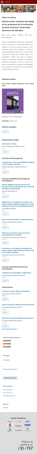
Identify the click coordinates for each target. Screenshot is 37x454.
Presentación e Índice (9, 144)
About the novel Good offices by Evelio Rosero (18, 318)
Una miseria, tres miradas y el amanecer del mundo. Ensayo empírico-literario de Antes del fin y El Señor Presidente (18, 250)
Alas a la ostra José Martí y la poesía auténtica (17, 219)
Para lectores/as (7, 390)
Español (5, 408)
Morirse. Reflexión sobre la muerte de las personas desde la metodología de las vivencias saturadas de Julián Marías (18, 187)
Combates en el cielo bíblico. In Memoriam (16, 273)
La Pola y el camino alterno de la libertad (16, 291)
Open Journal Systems (10, 369)
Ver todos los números (9, 329)
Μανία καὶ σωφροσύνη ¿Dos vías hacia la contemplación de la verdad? (16, 234)
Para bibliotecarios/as (9, 396)
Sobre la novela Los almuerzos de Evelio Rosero (18, 305)
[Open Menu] (2, 2)
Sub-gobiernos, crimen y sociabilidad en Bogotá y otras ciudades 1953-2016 (18, 163)
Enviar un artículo (10, 378)
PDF (6, 131)
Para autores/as (7, 393)
